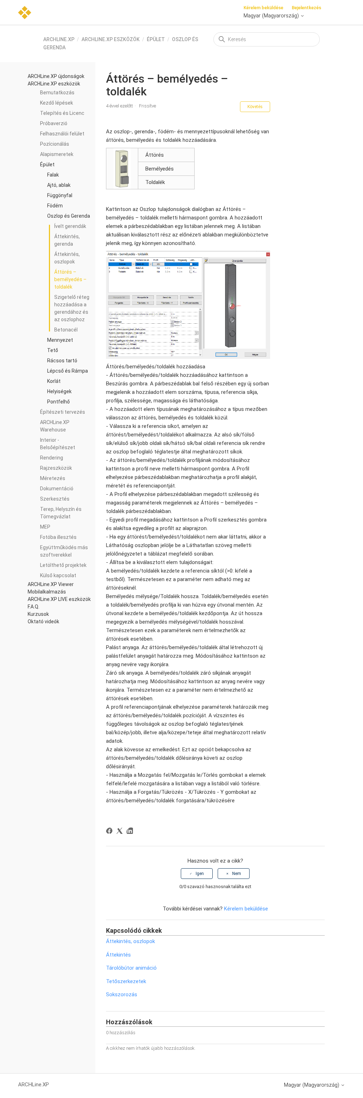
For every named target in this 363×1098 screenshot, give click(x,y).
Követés (255, 106)
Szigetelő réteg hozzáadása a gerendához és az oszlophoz (71, 308)
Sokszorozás (121, 994)
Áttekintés (118, 955)
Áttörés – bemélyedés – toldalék (70, 279)
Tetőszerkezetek (126, 981)
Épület (156, 39)
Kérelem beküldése (263, 7)
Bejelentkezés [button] (306, 7)
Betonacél (66, 330)
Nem (236, 873)
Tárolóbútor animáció (131, 968)
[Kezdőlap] (24, 12)
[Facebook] (110, 831)
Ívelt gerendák (70, 226)
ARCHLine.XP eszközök (111, 39)
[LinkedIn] (131, 831)
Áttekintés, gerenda (67, 240)
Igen (200, 873)
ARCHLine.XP (58, 39)
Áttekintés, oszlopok (67, 257)
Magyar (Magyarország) (272, 15)
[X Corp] (120, 831)
